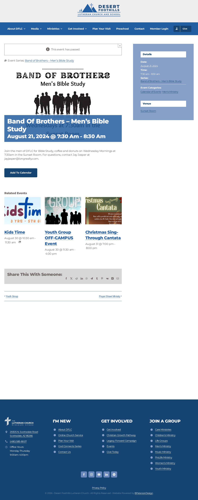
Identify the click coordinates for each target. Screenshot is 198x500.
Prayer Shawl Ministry (109, 296)
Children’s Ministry (165, 435)
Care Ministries (163, 429)
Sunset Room (148, 111)
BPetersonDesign (144, 493)
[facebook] (84, 474)
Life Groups (161, 440)
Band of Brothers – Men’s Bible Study (161, 81)
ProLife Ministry (163, 457)
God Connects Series (69, 446)
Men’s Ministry (163, 446)
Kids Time (14, 232)
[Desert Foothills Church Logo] (99, 4)
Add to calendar (20, 172)
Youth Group (12, 296)
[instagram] (91, 474)
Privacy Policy (99, 487)
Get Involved (114, 429)
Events (111, 446)
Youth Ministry (163, 468)
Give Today (113, 452)
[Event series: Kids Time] (20, 242)
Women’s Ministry (165, 463)
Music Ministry (163, 452)
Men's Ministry (170, 91)
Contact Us (64, 452)
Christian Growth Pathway (121, 435)
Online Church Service (70, 435)
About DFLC (65, 429)
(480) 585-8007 (18, 441)
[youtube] (99, 474)
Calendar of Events (151, 91)
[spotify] (114, 474)
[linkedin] (106, 474)
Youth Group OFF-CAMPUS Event (59, 238)
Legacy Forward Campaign (121, 440)
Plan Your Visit (66, 440)
